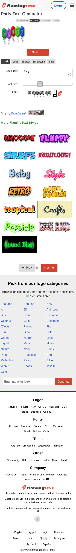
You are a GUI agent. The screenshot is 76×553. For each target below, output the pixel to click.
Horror (28, 337)
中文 (45, 532)
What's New (50, 460)
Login (58, 5)
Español (46, 544)
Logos (38, 400)
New (49, 303)
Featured (6, 303)
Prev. (29, 267)
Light (49, 337)
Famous (29, 326)
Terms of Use (36, 474)
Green (5, 337)
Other (4, 371)
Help (24, 460)
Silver (50, 360)
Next (35, 52)
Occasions (35, 460)
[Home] (18, 5)
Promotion (30, 354)
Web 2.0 (6, 366)
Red (49, 354)
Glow (27, 332)
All (2, 309)
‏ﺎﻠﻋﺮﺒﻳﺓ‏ (32, 532)
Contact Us (39, 479)
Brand (27, 315)
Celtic (46, 431)
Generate (63, 381)
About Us (11, 474)
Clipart (63, 460)
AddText (15, 445)
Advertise (62, 474)
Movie (50, 343)
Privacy (50, 474)
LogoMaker (43, 445)
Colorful (6, 320)
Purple (50, 349)
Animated (52, 309)
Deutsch (17, 538)
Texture (51, 366)
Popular (29, 303)
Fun (3, 332)
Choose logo (22, 21)
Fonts (38, 419)
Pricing (23, 474)
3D (25, 309)
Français (59, 532)
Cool (27, 320)
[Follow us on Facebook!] (37, 519)
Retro (27, 360)
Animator (58, 445)
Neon (27, 349)
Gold (49, 332)
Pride (4, 354)
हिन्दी (31, 538)
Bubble (37, 431)
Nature (5, 349)
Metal (27, 343)
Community (13, 460)
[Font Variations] (59, 96)
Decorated (53, 320)
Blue (4, 315)
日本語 (43, 538)
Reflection (7, 360)
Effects (5, 326)
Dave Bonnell (18, 113)
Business (52, 315)
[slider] (40, 84)
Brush (27, 431)
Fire (48, 326)
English (18, 532)
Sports (28, 366)
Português (59, 538)
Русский (31, 544)
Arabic (61, 426)
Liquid (5, 343)
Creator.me (28, 445)
